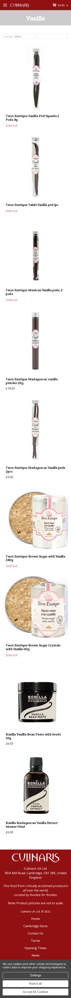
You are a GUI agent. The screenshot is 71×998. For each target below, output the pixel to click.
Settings (35, 975)
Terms (35, 941)
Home (35, 919)
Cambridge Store (35, 926)
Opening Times (35, 948)
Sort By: (9, 36)
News (36, 955)
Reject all (35, 983)
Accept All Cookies (35, 991)
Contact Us (35, 933)
